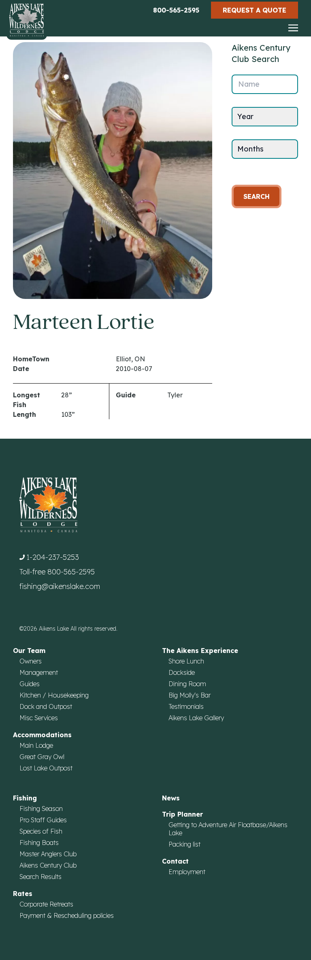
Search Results (40, 877)
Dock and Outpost (45, 706)
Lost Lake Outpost (45, 768)
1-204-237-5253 (52, 557)
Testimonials (186, 706)
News (171, 798)
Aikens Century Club (48, 865)
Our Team (29, 650)
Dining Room (187, 684)
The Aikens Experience (200, 650)
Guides (29, 684)
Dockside (181, 672)
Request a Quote (254, 10)
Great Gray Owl (41, 757)
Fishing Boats (39, 842)
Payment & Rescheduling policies (66, 915)
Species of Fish (40, 831)
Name (249, 84)
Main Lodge (36, 745)
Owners (30, 661)
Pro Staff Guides (43, 820)
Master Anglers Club (48, 854)
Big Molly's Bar (189, 695)
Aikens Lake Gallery (196, 718)
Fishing (25, 798)
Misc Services (38, 718)
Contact (175, 861)
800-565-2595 (176, 10)
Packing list (184, 844)
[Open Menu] (293, 28)
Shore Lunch (186, 661)
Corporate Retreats (46, 904)
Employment (186, 872)
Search (256, 196)
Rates (22, 894)
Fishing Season (41, 808)
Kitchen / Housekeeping (54, 695)
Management (38, 672)
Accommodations (42, 735)
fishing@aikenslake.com (59, 586)
